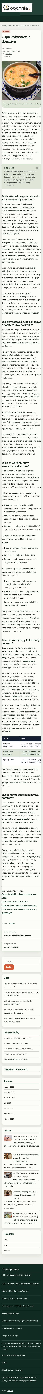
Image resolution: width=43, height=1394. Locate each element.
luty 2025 (7, 1103)
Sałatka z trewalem (11, 947)
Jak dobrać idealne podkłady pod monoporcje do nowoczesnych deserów (25, 1195)
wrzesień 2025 (9, 1092)
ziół (33, 268)
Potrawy (16, 26)
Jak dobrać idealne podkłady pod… (17, 1043)
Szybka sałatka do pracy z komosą (14, 1298)
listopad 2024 (9, 1119)
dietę (4, 658)
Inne (5, 1245)
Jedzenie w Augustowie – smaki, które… (18, 1038)
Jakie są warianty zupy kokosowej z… (21, 177)
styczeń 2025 (9, 1108)
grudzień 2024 (9, 1113)
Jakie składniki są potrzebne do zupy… (21, 171)
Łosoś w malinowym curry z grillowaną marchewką (20, 1321)
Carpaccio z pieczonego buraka (13, 1355)
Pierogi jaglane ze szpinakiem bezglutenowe (18, 1306)
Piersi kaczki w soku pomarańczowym (15, 1291)
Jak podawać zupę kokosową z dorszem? (18, 184)
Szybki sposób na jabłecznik (12, 1328)
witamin (16, 696)
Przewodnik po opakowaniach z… (16, 1054)
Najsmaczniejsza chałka (10, 1313)
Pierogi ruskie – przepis (10, 1336)
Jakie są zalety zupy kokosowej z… (20, 180)
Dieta (5, 1240)
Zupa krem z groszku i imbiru (15, 901)
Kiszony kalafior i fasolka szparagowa (18, 935)
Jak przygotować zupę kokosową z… (20, 174)
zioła (12, 863)
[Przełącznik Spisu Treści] (36, 168)
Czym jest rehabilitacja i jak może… (16, 1059)
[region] (21, 750)
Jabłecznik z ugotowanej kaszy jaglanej (16, 1275)
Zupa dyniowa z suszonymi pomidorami (19, 905)
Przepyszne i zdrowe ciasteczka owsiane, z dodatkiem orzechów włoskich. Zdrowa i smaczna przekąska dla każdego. (21, 1346)
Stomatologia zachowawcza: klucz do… (18, 1049)
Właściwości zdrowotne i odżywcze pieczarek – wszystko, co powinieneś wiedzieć (26, 1158)
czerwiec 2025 (9, 1097)
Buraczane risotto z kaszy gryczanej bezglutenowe (20, 1283)
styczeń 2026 (9, 1087)
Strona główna (6, 26)
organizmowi (29, 661)
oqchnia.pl (9, 54)
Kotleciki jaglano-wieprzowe (12, 1370)
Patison (4, 1362)
